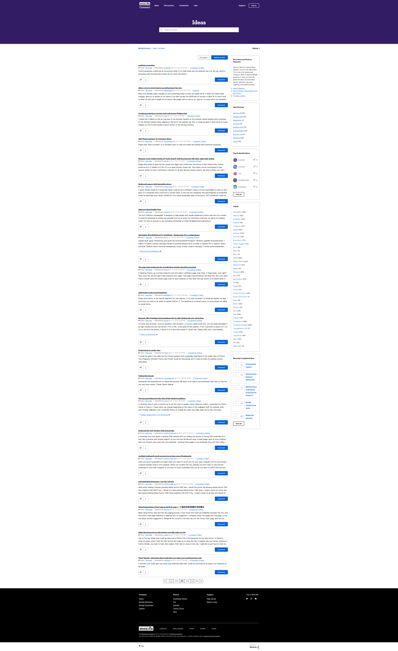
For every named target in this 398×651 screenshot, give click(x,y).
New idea (149, 68)
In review (236, 124)
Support (242, 5)
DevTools (236, 237)
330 (176, 581)
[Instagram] (251, 599)
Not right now (238, 134)
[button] (140, 80)
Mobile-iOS (237, 265)
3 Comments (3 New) (194, 161)
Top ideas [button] (203, 57)
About (141, 599)
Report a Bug (212, 602)
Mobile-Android (238, 261)
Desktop (236, 233)
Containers (237, 226)
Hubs (235, 251)
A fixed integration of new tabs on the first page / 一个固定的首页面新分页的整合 (171, 507)
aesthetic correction (146, 65)
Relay (235, 300)
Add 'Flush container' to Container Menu (155, 139)
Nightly (235, 268)
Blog (175, 612)
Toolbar (235, 332)
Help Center (211, 599)
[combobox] (199, 29)
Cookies (202, 628)
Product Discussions (240, 297)
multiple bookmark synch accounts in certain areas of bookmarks (164, 456)
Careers (142, 608)
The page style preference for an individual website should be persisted (167, 267)
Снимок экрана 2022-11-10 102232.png (154, 415)
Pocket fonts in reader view (149, 350)
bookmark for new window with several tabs (156, 430)
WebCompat (237, 346)
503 (196, 581)
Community (184, 5)
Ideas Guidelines (239, 88)
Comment (195, 90)
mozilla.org (163, 628)
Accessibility (237, 212)
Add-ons (236, 215)
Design (235, 230)
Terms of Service (178, 628)
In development (238, 131)
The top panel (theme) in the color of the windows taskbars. (162, 398)
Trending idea (238, 117)
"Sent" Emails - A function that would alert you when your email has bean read (169, 558)
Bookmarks (237, 219)
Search (235, 304)
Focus (235, 247)
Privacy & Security (239, 293)
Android (176, 605)
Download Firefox (180, 599)
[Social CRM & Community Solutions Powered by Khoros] (254, 646)
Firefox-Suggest (239, 244)
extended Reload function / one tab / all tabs (156, 481)
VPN (234, 342)
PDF (234, 275)
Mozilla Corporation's (148, 634)
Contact (214, 628)
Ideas (156, 5)
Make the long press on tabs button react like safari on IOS (161, 532)
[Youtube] (256, 599)
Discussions (169, 5)
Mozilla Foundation (146, 605)
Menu (235, 254)
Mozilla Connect (144, 5)
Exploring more (238, 127)
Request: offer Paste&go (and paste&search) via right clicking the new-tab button (171, 318)
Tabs (235, 314)
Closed (235, 141)
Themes (236, 318)
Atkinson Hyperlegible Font (149, 209)
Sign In (253, 5)
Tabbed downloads (146, 376)
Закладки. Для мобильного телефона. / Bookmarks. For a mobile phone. (169, 235)
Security (236, 307)
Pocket (235, 286)
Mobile (235, 258)
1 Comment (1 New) (193, 116)
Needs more (237, 120)
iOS (174, 602)
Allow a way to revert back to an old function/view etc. (160, 88)
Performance (237, 279)
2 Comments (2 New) (197, 68)
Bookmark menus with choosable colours (155, 184)
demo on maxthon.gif (148, 334)
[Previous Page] (164, 581)
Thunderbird (237, 321)
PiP (234, 282)
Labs (196, 5)
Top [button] (142, 646)
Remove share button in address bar (251, 376)
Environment (237, 240)
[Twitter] (247, 599)
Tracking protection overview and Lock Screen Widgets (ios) (162, 113)
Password (236, 272)
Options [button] (255, 48)
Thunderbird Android (240, 325)
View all (238, 194)
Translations (237, 335)
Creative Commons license (211, 636)
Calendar (236, 223)
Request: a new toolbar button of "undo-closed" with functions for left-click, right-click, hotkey (176, 159)
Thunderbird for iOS (240, 328)
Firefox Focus (178, 608)
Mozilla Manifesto (146, 602)
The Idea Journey (239, 96)
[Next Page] (201, 581)
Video (235, 339)
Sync (235, 311)
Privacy (235, 290)
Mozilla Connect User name (251, 405)
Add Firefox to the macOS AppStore (152, 292)
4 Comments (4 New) (194, 320)
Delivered (236, 138)
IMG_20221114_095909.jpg (150, 251)
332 (187, 581)
